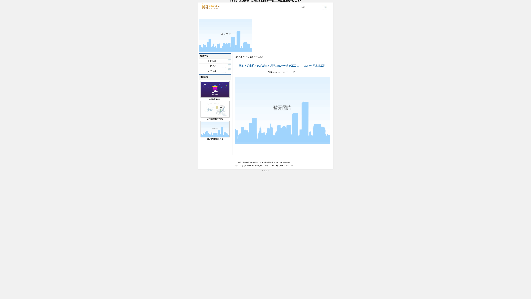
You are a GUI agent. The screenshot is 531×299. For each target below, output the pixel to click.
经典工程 (245, 15)
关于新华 (219, 15)
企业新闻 (212, 61)
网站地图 (265, 170)
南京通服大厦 (215, 99)
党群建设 (285, 15)
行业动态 (212, 66)
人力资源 (312, 15)
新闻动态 (232, 15)
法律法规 (212, 71)
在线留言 (299, 158)
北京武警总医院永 (215, 139)
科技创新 (259, 15)
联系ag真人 (325, 15)
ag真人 (206, 15)
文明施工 (272, 15)
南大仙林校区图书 (215, 119)
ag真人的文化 (299, 15)
